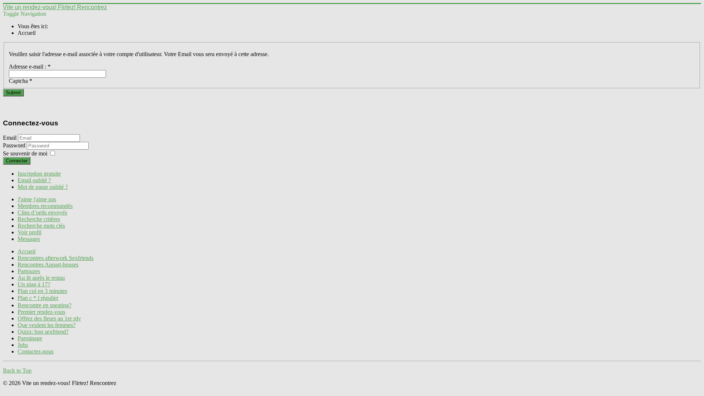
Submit (13, 92)
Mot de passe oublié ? (43, 187)
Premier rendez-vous (41, 312)
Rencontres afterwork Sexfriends (56, 258)
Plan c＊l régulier (38, 298)
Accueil (27, 251)
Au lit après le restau (41, 278)
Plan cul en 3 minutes (42, 291)
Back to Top (17, 370)
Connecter (16, 161)
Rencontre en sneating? (45, 305)
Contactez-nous (36, 351)
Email (9, 138)
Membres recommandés (45, 206)
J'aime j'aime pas (37, 199)
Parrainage (30, 338)
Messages (29, 239)
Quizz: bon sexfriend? (43, 332)
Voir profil (29, 232)
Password (15, 145)
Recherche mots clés (41, 226)
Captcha (20, 81)
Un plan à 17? (34, 284)
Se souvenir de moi (25, 153)
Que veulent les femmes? (47, 325)
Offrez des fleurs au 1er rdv (49, 318)
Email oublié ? (34, 180)
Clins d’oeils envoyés (42, 212)
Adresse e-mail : (30, 66)
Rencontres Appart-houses (48, 264)
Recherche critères (39, 219)
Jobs (23, 345)
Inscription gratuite (39, 173)
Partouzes (29, 271)
